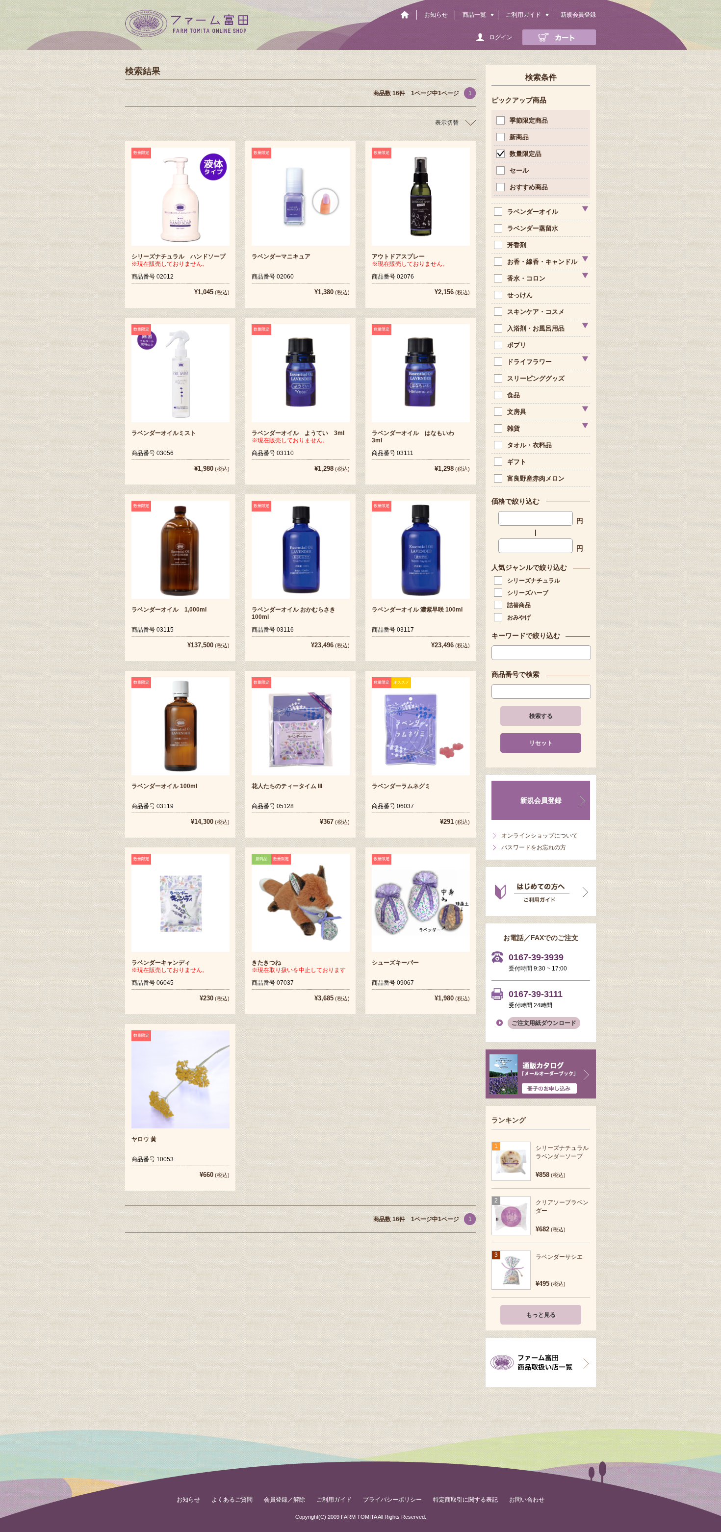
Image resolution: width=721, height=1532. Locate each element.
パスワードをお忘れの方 (533, 847)
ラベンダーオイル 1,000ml (168, 609)
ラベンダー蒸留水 (532, 228)
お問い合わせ (526, 1499)
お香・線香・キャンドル (542, 261)
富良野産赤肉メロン (536, 478)
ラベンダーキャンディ (160, 962)
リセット (541, 743)
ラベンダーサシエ (559, 1256)
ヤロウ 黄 (143, 1139)
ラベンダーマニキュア (281, 256)
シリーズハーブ (527, 592)
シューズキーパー (395, 962)
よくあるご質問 (232, 1499)
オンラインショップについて (539, 835)
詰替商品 (519, 605)
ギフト (516, 461)
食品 (513, 395)
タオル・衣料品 (529, 445)
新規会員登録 (578, 14)
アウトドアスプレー (398, 256)
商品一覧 (474, 14)
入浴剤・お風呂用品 (536, 328)
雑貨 (513, 428)
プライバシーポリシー (392, 1499)
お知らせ (436, 14)
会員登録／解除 (284, 1499)
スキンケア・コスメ (536, 311)
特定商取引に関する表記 (465, 1499)
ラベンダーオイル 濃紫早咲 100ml (417, 609)
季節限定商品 (529, 120)
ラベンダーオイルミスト (163, 433)
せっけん (520, 295)
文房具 (516, 411)
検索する (541, 716)
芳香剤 (516, 245)
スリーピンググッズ (536, 378)
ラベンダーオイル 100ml (164, 786)
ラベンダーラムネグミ (401, 786)
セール (519, 170)
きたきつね (266, 962)
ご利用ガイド (523, 14)
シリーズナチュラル (533, 580)
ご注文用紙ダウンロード (544, 1023)
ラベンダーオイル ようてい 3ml (298, 433)
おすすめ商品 (529, 187)
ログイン (501, 37)
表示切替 (447, 122)
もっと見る (541, 1314)
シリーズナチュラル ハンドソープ (178, 256)
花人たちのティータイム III (287, 786)
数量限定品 (525, 153)
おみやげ (519, 617)
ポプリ (516, 345)
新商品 (519, 137)
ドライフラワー (529, 361)
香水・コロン (526, 278)
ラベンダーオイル (532, 211)
